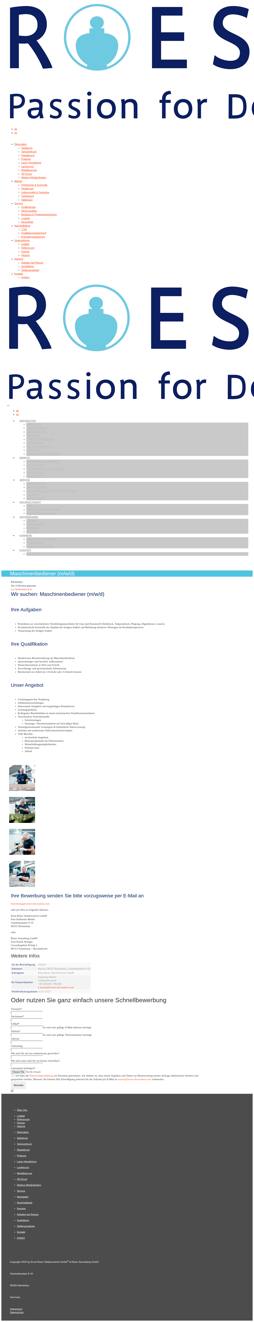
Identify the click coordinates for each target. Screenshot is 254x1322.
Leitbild (32, 520)
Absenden (18, 1085)
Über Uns (22, 1110)
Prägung (33, 435)
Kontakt (25, 550)
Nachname (17, 1016)
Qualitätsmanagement (43, 509)
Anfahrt (32, 554)
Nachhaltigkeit (30, 502)
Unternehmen (29, 517)
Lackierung (35, 442)
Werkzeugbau (36, 487)
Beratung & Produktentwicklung (51, 491)
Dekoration (28, 420)
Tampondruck (36, 428)
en (15, 132)
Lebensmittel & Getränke (45, 468)
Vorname (16, 1009)
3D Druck (33, 450)
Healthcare (35, 465)
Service (25, 480)
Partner (32, 528)
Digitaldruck (36, 431)
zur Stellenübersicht (21, 589)
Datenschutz (17, 1312)
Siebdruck (34, 424)
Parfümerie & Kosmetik (43, 461)
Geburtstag (17, 1046)
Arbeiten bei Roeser (41, 539)
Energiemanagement (41, 513)
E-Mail (15, 1023)
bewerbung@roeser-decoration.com (30, 903)
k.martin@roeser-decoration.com (56, 987)
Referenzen (35, 524)
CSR (29, 505)
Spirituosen (35, 472)
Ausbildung (35, 542)
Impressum (16, 1308)
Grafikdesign (36, 483)
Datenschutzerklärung (41, 1075)
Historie (32, 531)
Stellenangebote (39, 546)
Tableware (34, 476)
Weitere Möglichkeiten (43, 453)
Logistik (32, 494)
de (15, 129)
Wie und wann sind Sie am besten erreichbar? (35, 1060)
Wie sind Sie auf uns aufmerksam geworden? (35, 1053)
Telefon (15, 1031)
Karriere (26, 535)
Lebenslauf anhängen (23, 1068)
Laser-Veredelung (40, 439)
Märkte (25, 457)
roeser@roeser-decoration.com (134, 1079)
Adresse (15, 1038)
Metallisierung (37, 446)
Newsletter (35, 498)
